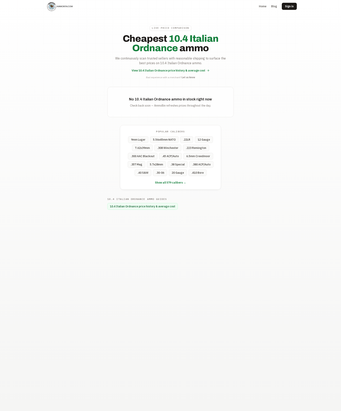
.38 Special (177, 164)
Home (262, 6)
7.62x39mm (142, 148)
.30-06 (160, 172)
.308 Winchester (167, 148)
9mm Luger (138, 139)
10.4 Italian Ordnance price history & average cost (142, 206)
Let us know (188, 77)
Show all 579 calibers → (170, 182)
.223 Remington (196, 148)
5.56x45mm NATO (164, 139)
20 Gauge (178, 172)
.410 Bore (197, 172)
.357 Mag (136, 164)
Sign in (289, 6)
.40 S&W (143, 172)
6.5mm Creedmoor (198, 156)
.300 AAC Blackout (143, 156)
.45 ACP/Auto (170, 156)
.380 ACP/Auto (201, 164)
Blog (274, 6)
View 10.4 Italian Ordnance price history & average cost (168, 70)
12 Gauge (204, 139)
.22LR (186, 139)
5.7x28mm (156, 164)
